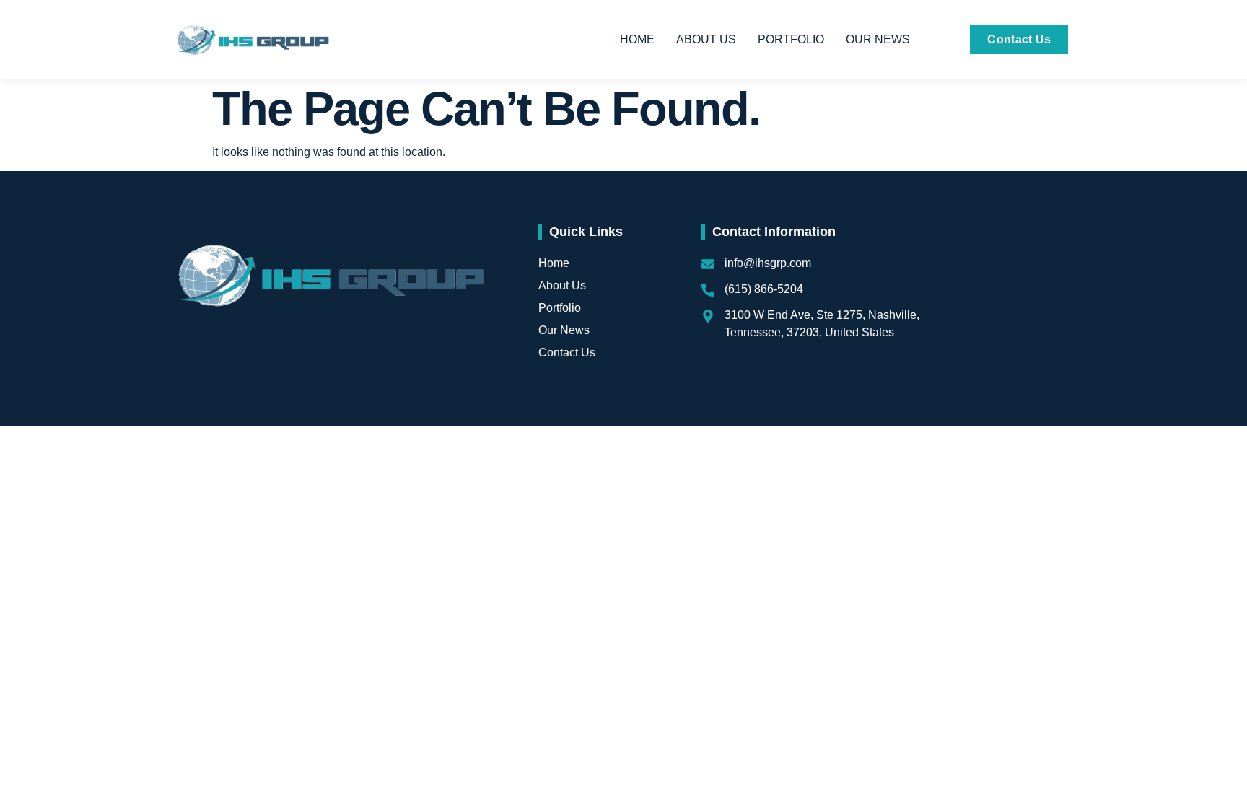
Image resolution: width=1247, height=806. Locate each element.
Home (637, 39)
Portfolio (791, 39)
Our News (878, 39)
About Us (706, 39)
